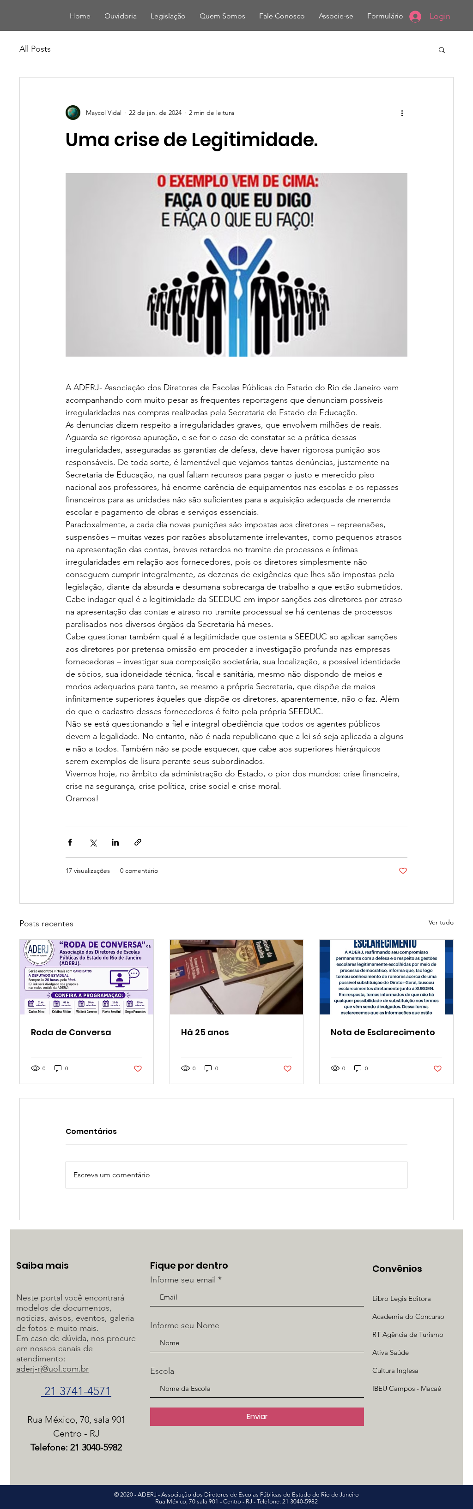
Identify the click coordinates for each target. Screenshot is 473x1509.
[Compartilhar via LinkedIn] (115, 842)
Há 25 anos (205, 1032)
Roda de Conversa (71, 1032)
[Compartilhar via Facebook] (70, 842)
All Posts (35, 49)
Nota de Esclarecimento (383, 1032)
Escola (162, 1371)
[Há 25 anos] (236, 977)
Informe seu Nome (184, 1325)
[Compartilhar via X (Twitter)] (92, 842)
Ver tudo (441, 922)
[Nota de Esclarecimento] (386, 977)
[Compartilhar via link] (137, 842)
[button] (441, 49)
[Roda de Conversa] (86, 977)
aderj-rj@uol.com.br (52, 1369)
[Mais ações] (401, 112)
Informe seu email (183, 1280)
